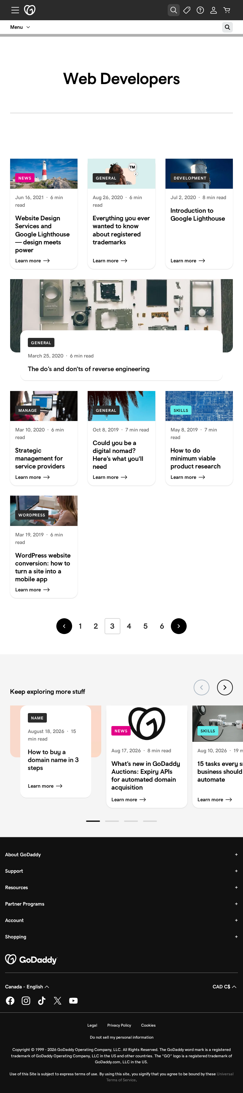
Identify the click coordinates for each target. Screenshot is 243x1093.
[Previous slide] (201, 687)
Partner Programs (24, 904)
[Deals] (187, 10)
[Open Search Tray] (174, 10)
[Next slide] (225, 687)
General (106, 178)
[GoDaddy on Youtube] (73, 1003)
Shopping (15, 936)
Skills (181, 410)
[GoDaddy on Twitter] (58, 1003)
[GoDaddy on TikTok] (42, 1003)
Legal (92, 1025)
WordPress (31, 515)
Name (37, 718)
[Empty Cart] (226, 10)
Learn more (40, 786)
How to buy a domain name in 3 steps (53, 759)
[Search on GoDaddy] (227, 27)
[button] (93, 821)
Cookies (148, 1025)
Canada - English (24, 986)
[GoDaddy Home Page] (31, 959)
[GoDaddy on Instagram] (26, 1003)
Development (190, 178)
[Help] (200, 10)
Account (14, 920)
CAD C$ (221, 986)
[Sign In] (214, 10)
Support (14, 871)
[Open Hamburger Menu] (12, 10)
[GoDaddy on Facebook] (10, 1003)
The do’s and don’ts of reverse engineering (89, 368)
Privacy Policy (119, 1025)
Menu (16, 27)
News (24, 178)
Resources (16, 887)
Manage (27, 410)
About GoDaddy (23, 854)
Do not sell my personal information (121, 1037)
